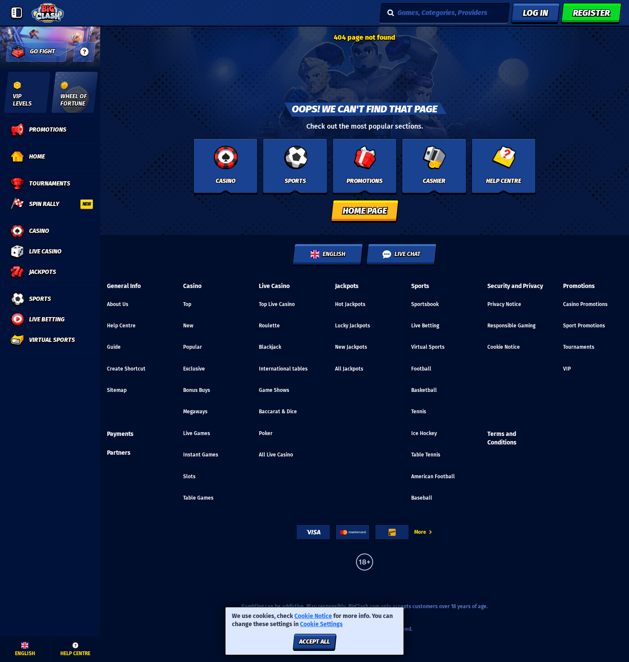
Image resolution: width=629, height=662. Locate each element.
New (188, 326)
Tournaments (578, 347)
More (420, 532)
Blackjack (270, 347)
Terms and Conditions (501, 438)
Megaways (195, 412)
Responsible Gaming (511, 326)
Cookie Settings (321, 624)
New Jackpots (351, 347)
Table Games (198, 498)
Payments (120, 434)
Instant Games (200, 455)
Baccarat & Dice (278, 412)
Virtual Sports (428, 347)
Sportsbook (425, 304)
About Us (117, 304)
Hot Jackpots (350, 304)
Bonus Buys (196, 390)
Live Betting (425, 326)
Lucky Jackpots (352, 326)
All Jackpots (349, 369)
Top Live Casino (277, 304)
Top (187, 304)
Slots (189, 477)
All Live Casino (276, 455)
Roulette (269, 326)
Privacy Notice (504, 304)
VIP (567, 369)
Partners (119, 452)
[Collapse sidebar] (16, 12)
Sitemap (117, 390)
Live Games (196, 433)
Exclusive (194, 369)
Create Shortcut (126, 369)
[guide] (84, 52)
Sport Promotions (584, 326)
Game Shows (274, 390)
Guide (114, 347)
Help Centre (121, 326)
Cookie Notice (503, 347)
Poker (266, 433)
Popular (192, 347)
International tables (283, 369)
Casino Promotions (585, 304)
